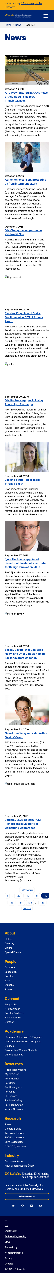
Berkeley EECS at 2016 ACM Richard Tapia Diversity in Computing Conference (23, 823)
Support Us (11, 1004)
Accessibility (11, 1247)
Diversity (9, 943)
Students (10, 984)
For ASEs (10, 1091)
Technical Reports (14, 1133)
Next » (28, 908)
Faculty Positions (14, 1013)
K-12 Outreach (12, 1008)
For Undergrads (13, 1087)
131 (36, 895)
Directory (10, 967)
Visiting (8, 947)
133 (11, 902)
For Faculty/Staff (14, 1104)
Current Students (14, 1054)
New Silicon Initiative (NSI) (19, 1165)
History (9, 939)
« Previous (28, 890)
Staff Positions (13, 1017)
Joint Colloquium (14, 1141)
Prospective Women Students (21, 1050)
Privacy (8, 1258)
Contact (9, 1021)
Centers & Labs (13, 1128)
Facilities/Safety (13, 1100)
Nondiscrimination (14, 1252)
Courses (9, 1045)
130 (27, 895)
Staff (7, 980)
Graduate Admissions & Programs (23, 1041)
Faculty (9, 976)
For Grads (10, 1082)
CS (6, 1225)
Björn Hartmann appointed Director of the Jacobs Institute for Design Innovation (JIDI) (25, 563)
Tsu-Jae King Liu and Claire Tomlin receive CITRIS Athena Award (24, 317)
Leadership (11, 971)
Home (8, 24)
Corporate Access (15, 1161)
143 (42, 902)
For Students (12, 1078)
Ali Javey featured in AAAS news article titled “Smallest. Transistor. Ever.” (26, 96)
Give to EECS (27, 1196)
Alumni (8, 989)
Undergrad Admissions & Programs (23, 1037)
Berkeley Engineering (15, 1236)
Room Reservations (15, 1069)
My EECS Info (12, 1074)
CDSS (7, 1242)
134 (21, 902)
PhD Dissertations (14, 1137)
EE (6, 1220)
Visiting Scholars (14, 1109)
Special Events (13, 952)
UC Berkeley (11, 1231)
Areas (8, 1124)
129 (18, 895)
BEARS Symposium (15, 1146)
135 (30, 902)
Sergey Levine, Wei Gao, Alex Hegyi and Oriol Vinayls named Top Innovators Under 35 (25, 653)
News (18, 24)
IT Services (11, 1096)
